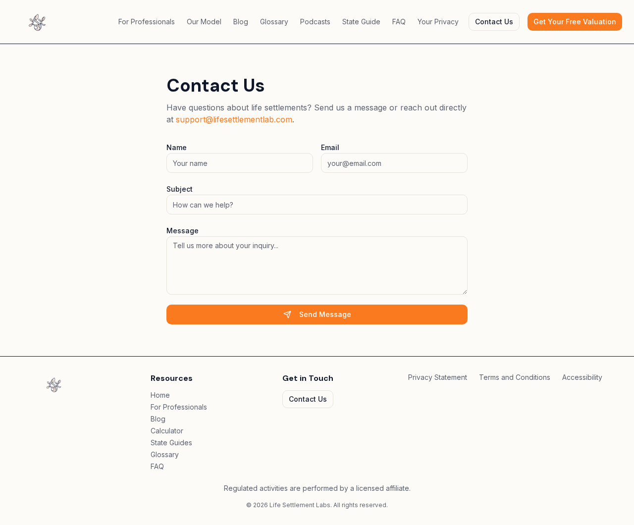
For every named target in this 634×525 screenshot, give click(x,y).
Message (182, 230)
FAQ (399, 21)
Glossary (274, 21)
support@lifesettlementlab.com (234, 119)
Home (160, 395)
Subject (179, 189)
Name (176, 147)
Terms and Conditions (514, 377)
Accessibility (582, 377)
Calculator (167, 430)
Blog (240, 21)
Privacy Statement (437, 377)
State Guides (171, 442)
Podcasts (315, 21)
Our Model (204, 21)
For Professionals (146, 21)
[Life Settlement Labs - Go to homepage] (37, 22)
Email (330, 147)
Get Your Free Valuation (574, 21)
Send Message (325, 314)
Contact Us (494, 21)
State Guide (361, 21)
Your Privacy (438, 21)
